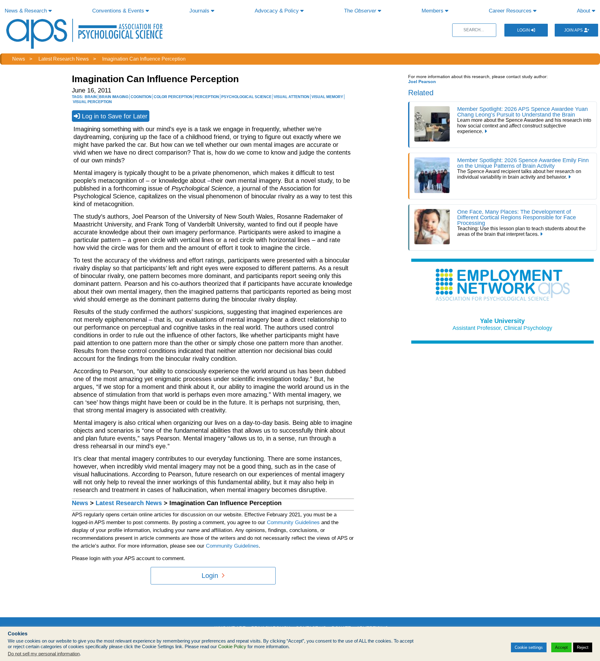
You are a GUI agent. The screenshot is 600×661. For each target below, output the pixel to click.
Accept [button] (561, 647)
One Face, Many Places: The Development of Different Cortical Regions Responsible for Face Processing (516, 217)
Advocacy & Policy (277, 11)
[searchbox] (474, 30)
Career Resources (511, 11)
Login (524, 30)
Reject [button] (582, 647)
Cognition (141, 97)
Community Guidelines (293, 522)
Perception (207, 97)
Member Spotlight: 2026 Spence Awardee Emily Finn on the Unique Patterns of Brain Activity (523, 163)
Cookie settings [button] (529, 647)
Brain (91, 97)
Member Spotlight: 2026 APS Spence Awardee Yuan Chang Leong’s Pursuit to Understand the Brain (522, 112)
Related (420, 92)
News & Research (26, 11)
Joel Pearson (422, 81)
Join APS (574, 30)
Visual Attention (291, 97)
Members (433, 11)
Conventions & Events (119, 11)
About (584, 11)
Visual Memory (327, 97)
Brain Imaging (113, 97)
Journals (200, 11)
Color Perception (173, 97)
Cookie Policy (232, 646)
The (360, 11)
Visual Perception (92, 102)
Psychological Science (246, 97)
